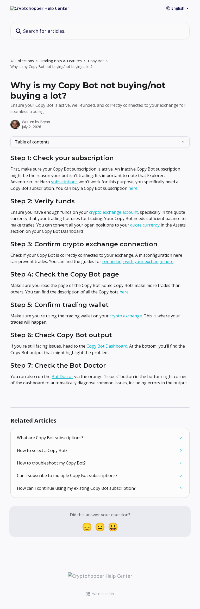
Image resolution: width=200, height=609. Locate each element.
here (133, 188)
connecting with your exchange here (137, 261)
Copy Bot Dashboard (106, 346)
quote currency (145, 225)
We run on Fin (103, 593)
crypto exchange (126, 316)
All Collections (22, 60)
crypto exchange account (113, 212)
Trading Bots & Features (61, 60)
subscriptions (64, 182)
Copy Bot (96, 60)
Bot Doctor (62, 376)
